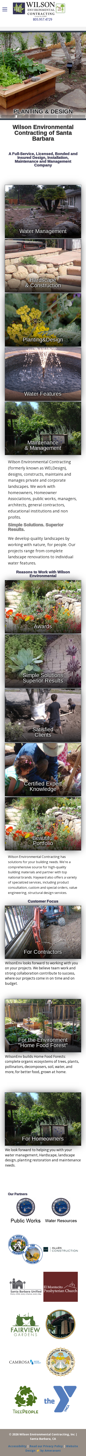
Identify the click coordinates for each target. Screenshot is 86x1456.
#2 (36, 116)
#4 (64, 116)
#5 (78, 116)
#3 (50, 116)
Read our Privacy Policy (46, 1446)
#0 (7, 116)
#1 (22, 116)
